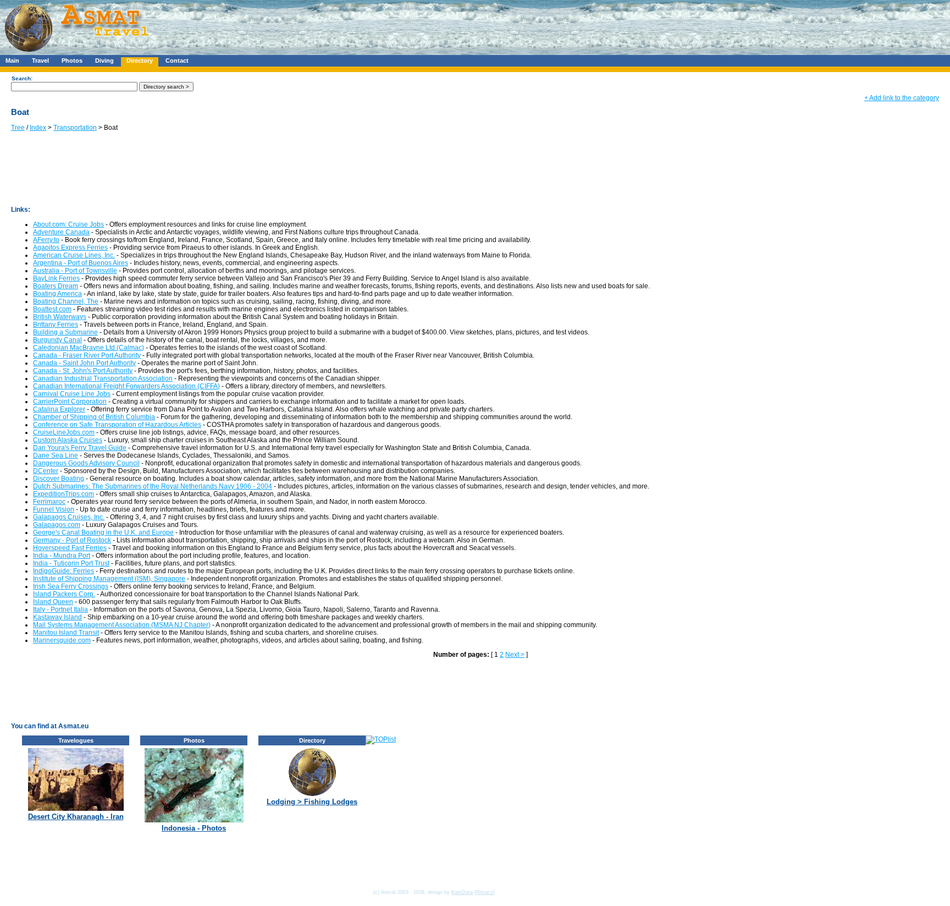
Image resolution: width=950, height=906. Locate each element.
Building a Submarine (65, 332)
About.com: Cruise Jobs (68, 224)
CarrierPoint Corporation (70, 401)
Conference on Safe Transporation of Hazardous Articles (117, 425)
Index (38, 127)
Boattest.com (52, 309)
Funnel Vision (53, 509)
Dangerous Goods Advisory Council (86, 463)
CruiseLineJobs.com (64, 432)
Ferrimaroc (49, 502)
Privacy (484, 892)
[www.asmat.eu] (78, 53)
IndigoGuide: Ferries (63, 571)
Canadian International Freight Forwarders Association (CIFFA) (126, 386)
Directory (139, 60)
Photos (72, 60)
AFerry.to (46, 240)
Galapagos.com (56, 525)
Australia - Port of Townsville (75, 270)
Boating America (57, 294)
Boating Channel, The (65, 301)
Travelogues (75, 740)
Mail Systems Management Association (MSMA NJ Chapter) (122, 625)
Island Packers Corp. (64, 594)
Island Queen (53, 602)
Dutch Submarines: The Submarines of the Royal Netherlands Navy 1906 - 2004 (152, 486)
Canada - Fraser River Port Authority (87, 355)
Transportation (75, 127)
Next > (514, 654)
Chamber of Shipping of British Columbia (94, 417)
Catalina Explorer (59, 409)
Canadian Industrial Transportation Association (103, 378)
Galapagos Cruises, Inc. (68, 517)
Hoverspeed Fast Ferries (70, 548)
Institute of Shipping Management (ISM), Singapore (109, 579)
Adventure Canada (61, 232)
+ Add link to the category (901, 98)
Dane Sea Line (55, 455)
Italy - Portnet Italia (60, 609)
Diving (104, 60)
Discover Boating (58, 478)
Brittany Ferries (55, 324)
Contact (177, 60)
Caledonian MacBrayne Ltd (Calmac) (88, 348)
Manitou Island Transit (66, 632)
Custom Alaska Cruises (67, 440)
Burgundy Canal (57, 340)
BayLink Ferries (56, 278)
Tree (18, 127)
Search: (22, 78)
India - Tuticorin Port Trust (71, 563)
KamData (462, 892)
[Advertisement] (329, 24)
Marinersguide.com (62, 640)
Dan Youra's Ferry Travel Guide (79, 448)
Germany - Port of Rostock (72, 540)
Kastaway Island (57, 617)
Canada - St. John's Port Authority (82, 371)
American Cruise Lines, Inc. (74, 255)
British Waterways (59, 317)
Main (12, 60)
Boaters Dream (55, 286)
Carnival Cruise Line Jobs (72, 394)
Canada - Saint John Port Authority (84, 363)
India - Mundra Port (61, 555)
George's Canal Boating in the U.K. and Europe (103, 532)
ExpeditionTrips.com (63, 494)
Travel (40, 60)
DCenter (45, 471)
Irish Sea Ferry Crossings (70, 586)
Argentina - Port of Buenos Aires (80, 263)
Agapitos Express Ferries (70, 247)
